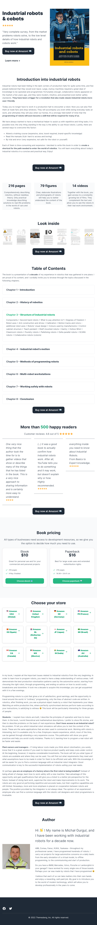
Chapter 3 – (30, 314)
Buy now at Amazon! (17, 51)
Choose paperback (71, 581)
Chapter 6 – (28, 374)
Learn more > (12, 60)
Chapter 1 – (20, 289)
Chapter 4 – (28, 349)
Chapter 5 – (32, 361)
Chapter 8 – (20, 399)
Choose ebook (24, 581)
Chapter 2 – (24, 302)
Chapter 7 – (29, 386)
